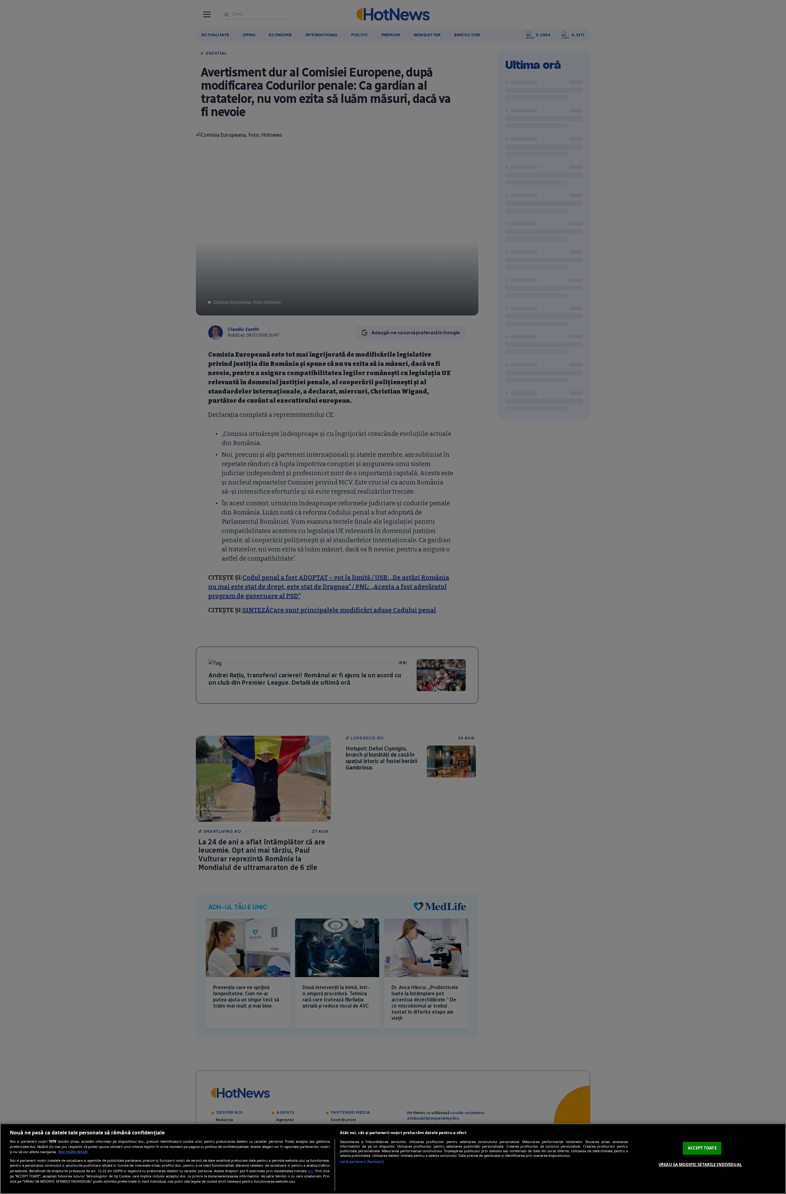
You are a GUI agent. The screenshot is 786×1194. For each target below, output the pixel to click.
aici (310, 1170)
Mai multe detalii (73, 1151)
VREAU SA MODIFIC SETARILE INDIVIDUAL (700, 1164)
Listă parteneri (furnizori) (362, 1161)
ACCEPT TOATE (702, 1148)
